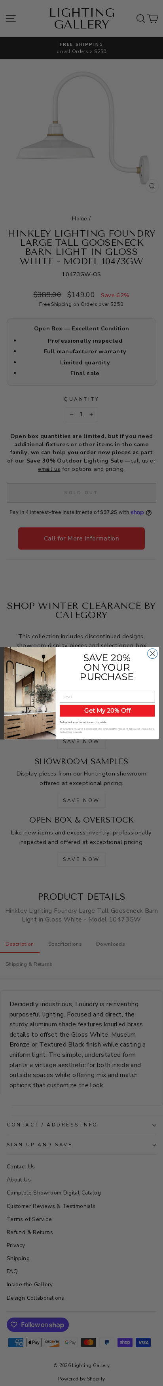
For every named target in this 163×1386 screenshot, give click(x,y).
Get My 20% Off (107, 710)
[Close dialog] (152, 653)
